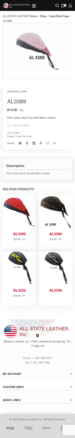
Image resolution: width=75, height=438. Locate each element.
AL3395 (19, 233)
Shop (43, 16)
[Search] (57, 5)
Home (33, 16)
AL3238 (55, 290)
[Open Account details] (70, 5)
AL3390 (55, 233)
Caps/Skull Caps (59, 16)
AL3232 (19, 290)
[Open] (34, 6)
